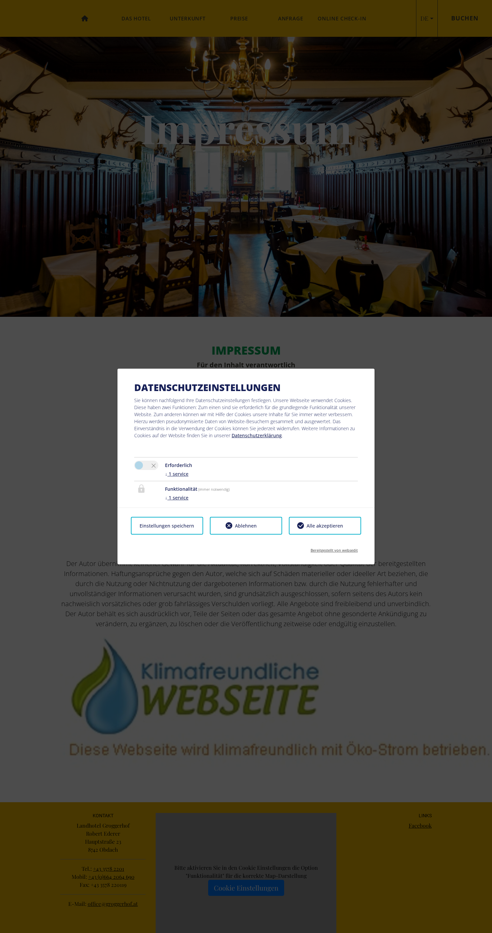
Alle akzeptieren (325, 526)
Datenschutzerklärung (257, 435)
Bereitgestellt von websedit (334, 548)
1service (176, 474)
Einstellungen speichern (167, 526)
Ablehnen (246, 526)
